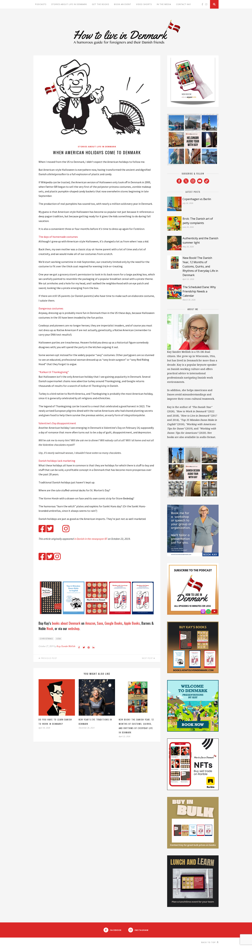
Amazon (90, 623)
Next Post (147, 658)
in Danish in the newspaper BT (90, 538)
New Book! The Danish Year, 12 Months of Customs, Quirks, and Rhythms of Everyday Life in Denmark (200, 266)
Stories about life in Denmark (69, 4)
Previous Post (48, 658)
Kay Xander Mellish (66, 646)
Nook (50, 628)
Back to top (208, 942)
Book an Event (122, 4)
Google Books (113, 623)
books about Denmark (66, 623)
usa (58, 638)
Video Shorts (144, 4)
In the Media (164, 4)
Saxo (100, 623)
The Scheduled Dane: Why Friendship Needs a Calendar (199, 291)
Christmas (46, 638)
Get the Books (100, 4)
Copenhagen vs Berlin (197, 199)
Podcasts (40, 4)
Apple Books (132, 623)
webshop (73, 628)
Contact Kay (183, 4)
